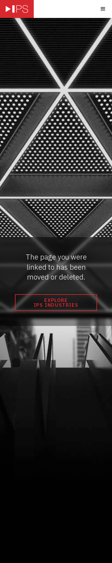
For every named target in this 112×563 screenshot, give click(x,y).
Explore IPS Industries (56, 302)
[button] (103, 9)
